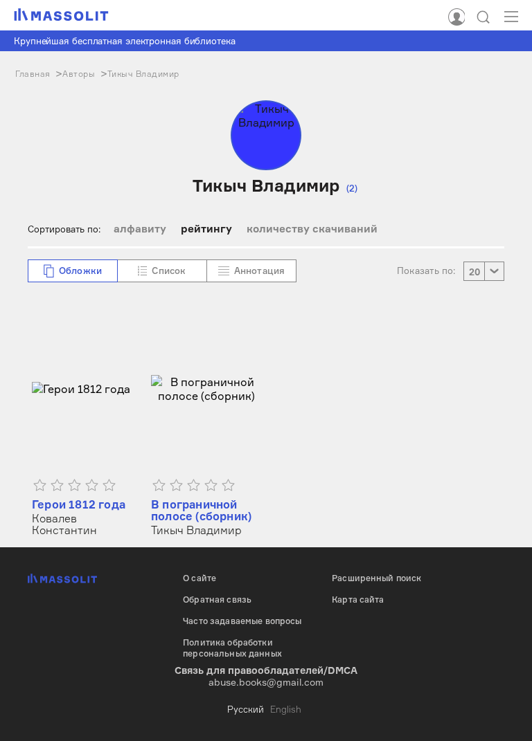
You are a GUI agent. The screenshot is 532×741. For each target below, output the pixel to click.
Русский (245, 709)
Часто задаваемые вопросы (242, 621)
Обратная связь (217, 599)
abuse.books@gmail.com (266, 682)
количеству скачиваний (312, 228)
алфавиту (140, 228)
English (285, 709)
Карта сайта (358, 599)
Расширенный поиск (376, 578)
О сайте (199, 578)
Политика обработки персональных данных (232, 648)
